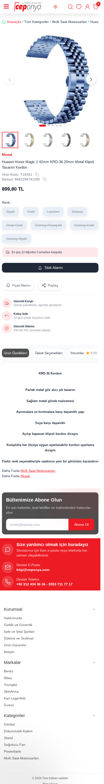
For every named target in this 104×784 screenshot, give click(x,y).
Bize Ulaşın (50, 780)
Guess (9, 701)
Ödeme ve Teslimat (18, 635)
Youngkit (10, 681)
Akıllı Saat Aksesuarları (37, 467)
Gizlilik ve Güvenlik (18, 621)
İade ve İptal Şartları (19, 628)
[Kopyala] (37, 171)
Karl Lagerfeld (14, 695)
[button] (42, 122)
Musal (7, 151)
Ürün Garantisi (15, 641)
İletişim (9, 648)
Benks (8, 667)
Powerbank (12, 748)
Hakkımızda (13, 614)
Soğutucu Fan (14, 741)
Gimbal (9, 721)
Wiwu (8, 674)
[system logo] (28, 7)
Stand (8, 734)
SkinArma (11, 688)
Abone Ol (81, 521)
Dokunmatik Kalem (18, 727)
